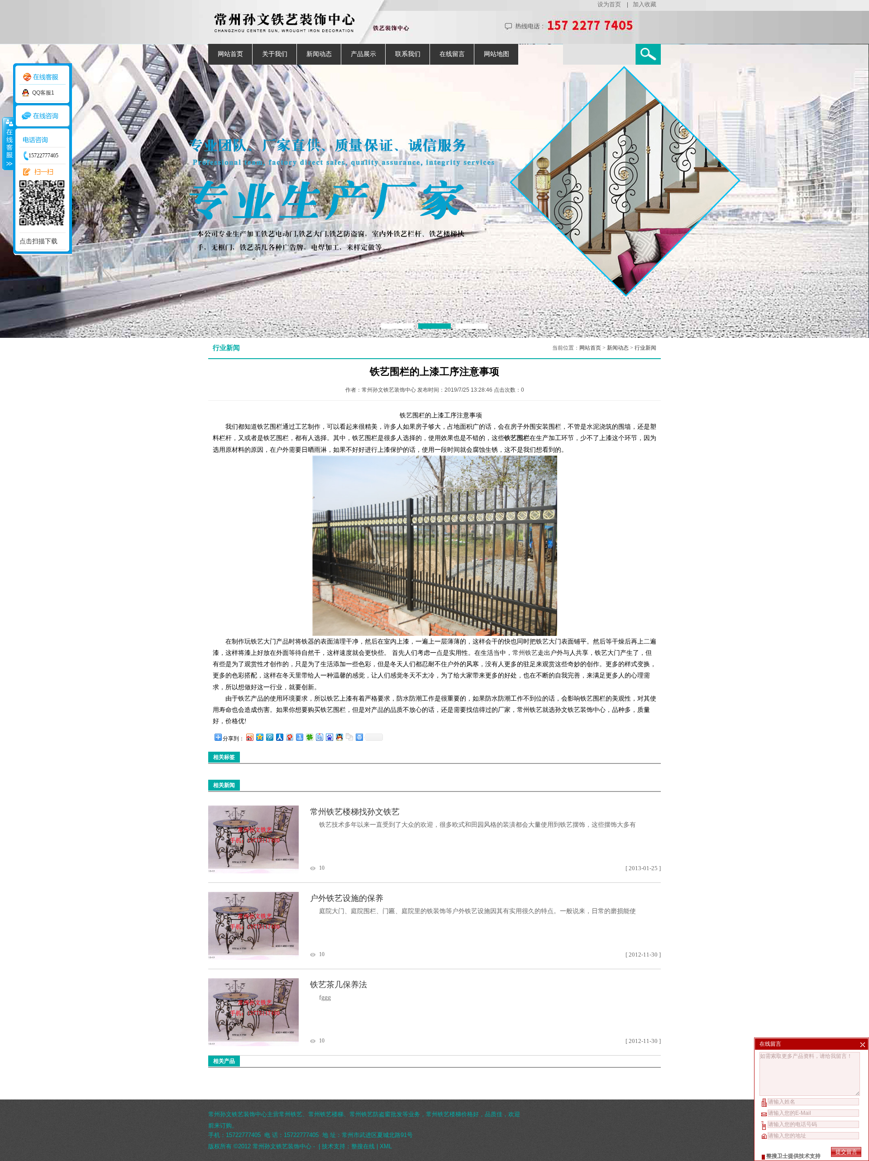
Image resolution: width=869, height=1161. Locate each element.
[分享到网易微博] (289, 737)
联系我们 (407, 54)
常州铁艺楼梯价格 (449, 1114)
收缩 (7, 143)
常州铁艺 (525, 652)
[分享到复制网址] (349, 737)
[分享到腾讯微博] (269, 737)
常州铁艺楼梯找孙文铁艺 (355, 811)
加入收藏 (644, 4)
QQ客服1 (43, 93)
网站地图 (496, 54)
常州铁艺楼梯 (326, 1114)
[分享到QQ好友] (339, 737)
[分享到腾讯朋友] (309, 737)
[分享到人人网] (279, 737)
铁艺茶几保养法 (338, 984)
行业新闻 (645, 348)
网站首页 (230, 54)
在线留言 (452, 54)
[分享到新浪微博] (249, 737)
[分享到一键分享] (299, 737)
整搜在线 (363, 1146)
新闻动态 (319, 54)
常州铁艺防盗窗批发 (375, 1114)
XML (386, 1146)
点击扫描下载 (38, 241)
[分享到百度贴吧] (319, 737)
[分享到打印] (359, 737)
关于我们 (274, 54)
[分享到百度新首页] (329, 737)
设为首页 (609, 4)
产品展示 (363, 54)
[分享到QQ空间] (259, 737)
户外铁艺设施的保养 (346, 898)
